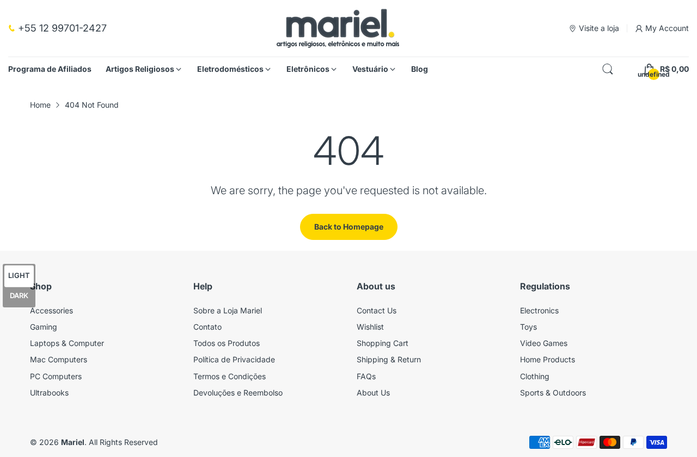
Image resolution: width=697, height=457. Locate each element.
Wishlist (370, 326)
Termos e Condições (229, 376)
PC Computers (56, 376)
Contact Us (376, 310)
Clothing (534, 376)
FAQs (366, 376)
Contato (207, 326)
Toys (528, 326)
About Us (373, 392)
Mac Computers (58, 359)
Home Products (547, 359)
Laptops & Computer (67, 343)
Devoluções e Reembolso (238, 392)
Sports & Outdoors (553, 392)
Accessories (51, 310)
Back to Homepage (348, 226)
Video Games (543, 343)
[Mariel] (338, 28)
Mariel (72, 442)
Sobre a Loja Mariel (227, 310)
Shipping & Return (389, 359)
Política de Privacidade (234, 359)
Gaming (43, 326)
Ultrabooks (49, 392)
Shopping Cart (382, 343)
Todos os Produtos (226, 343)
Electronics (539, 310)
